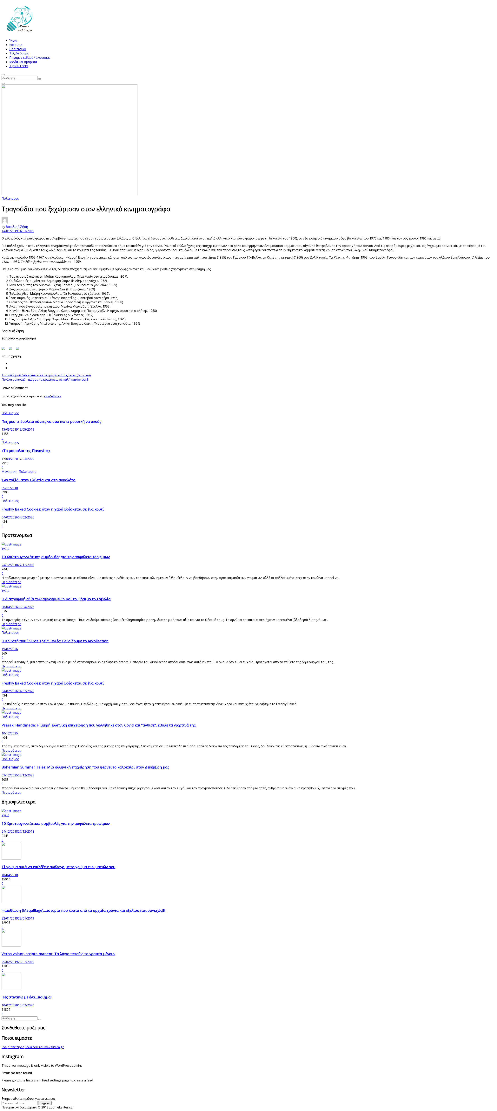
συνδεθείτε (52, 396)
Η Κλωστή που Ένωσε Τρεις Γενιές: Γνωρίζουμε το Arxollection (55, 640)
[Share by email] (19, 350)
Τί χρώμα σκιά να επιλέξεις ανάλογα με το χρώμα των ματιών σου (58, 866)
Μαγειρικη (9, 471)
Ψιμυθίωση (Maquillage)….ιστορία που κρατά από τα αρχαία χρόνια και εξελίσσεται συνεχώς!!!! (83, 910)
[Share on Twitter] (12, 350)
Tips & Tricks (18, 66)
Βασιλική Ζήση (17, 227)
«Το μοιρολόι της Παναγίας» (26, 450)
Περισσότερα (11, 582)
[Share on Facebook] (5, 350)
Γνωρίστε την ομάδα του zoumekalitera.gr (33, 1047)
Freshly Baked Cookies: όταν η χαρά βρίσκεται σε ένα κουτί (53, 509)
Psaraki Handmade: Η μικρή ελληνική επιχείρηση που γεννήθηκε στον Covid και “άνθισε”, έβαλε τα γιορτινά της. (99, 725)
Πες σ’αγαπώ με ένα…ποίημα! (26, 997)
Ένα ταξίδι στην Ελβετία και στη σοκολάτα (39, 479)
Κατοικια (15, 45)
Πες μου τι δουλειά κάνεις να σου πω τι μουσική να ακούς (51, 421)
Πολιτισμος (18, 49)
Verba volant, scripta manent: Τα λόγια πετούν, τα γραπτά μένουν (58, 953)
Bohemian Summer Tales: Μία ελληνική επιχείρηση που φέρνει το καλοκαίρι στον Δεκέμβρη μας (85, 767)
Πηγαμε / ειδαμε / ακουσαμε (29, 57)
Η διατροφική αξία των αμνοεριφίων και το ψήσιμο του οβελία (56, 598)
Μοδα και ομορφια (23, 62)
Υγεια (13, 40)
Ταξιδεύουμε (19, 53)
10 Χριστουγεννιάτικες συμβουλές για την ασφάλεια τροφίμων (56, 556)
